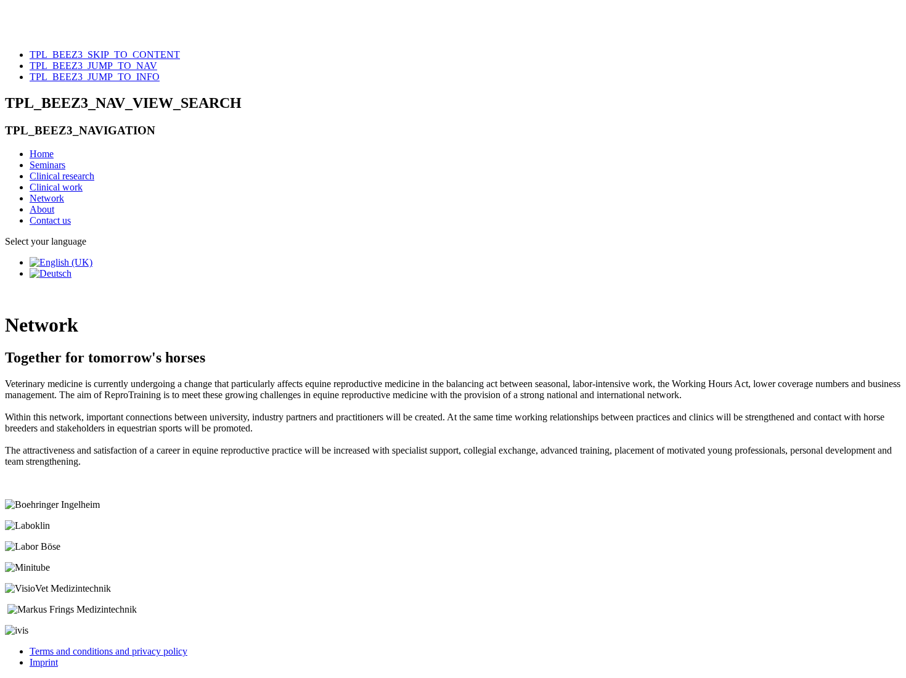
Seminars (47, 165)
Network (47, 198)
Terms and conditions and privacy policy (108, 651)
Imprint (44, 662)
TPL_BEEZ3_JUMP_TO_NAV (93, 65)
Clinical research (62, 176)
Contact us (50, 220)
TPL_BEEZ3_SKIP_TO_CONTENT (105, 54)
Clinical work (56, 187)
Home (42, 154)
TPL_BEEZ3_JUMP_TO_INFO (95, 76)
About (42, 209)
